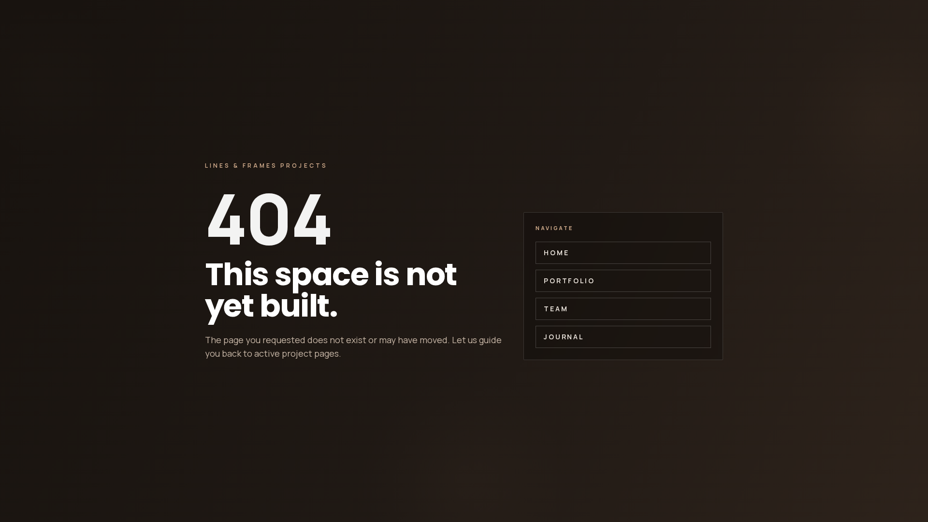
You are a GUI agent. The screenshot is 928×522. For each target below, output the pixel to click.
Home (556, 252)
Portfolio (569, 280)
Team (556, 308)
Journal (564, 336)
